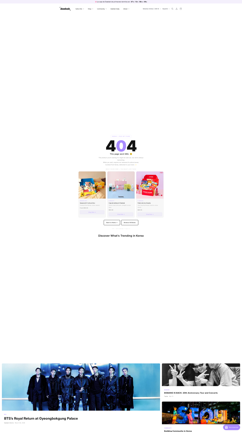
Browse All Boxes (130, 222)
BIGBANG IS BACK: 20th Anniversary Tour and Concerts (201, 381)
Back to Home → (111, 222)
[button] (172, 9)
